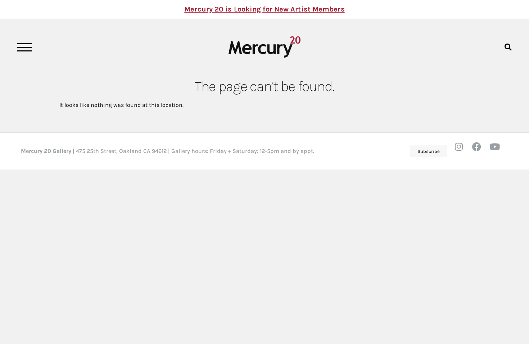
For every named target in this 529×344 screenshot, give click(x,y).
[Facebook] (481, 151)
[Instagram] (463, 151)
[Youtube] (499, 151)
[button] (508, 47)
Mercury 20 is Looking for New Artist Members (264, 9)
